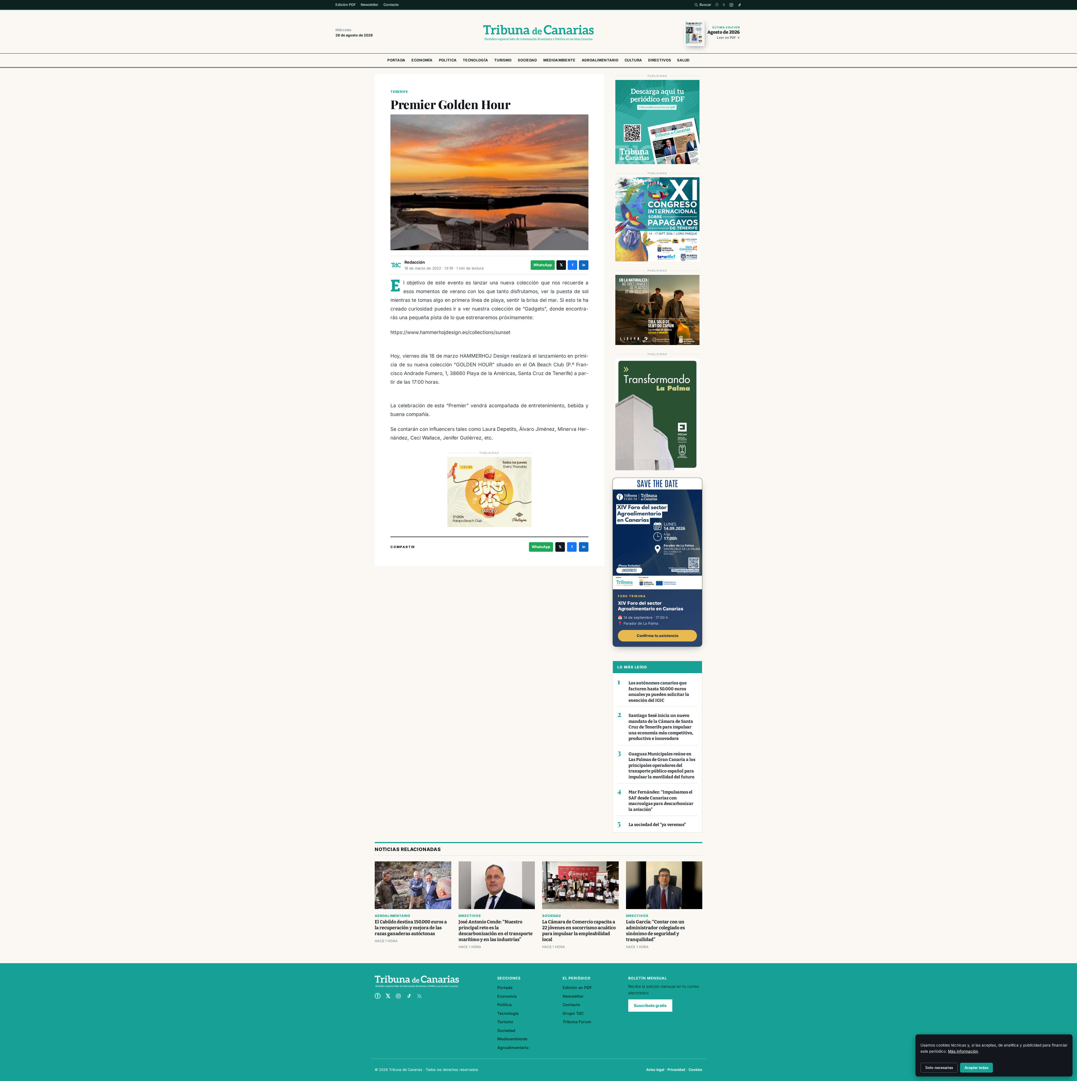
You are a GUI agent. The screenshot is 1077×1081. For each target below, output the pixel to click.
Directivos (659, 60)
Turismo (503, 60)
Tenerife (399, 92)
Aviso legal (655, 1070)
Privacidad (676, 1070)
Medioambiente (559, 60)
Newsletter (369, 5)
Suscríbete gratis (650, 1005)
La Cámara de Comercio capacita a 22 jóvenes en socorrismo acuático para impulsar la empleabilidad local (579, 930)
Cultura (633, 60)
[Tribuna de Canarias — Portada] (538, 33)
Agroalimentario (600, 60)
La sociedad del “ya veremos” (657, 824)
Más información (963, 1051)
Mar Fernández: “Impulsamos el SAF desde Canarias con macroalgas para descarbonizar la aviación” (661, 801)
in (583, 265)
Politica (448, 60)
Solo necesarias (939, 1068)
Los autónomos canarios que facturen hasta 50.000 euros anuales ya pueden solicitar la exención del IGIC (659, 691)
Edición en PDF (577, 987)
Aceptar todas (976, 1068)
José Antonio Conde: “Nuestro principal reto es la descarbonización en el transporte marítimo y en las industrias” (496, 930)
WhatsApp (542, 265)
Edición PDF (345, 5)
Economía (421, 60)
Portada (396, 60)
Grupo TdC (573, 1013)
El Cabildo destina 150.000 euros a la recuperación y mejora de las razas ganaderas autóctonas (411, 927)
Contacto (391, 5)
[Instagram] (731, 5)
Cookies (695, 1070)
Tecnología (475, 60)
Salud (683, 60)
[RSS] (419, 996)
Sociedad (527, 60)
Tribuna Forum (577, 1021)
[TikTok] (739, 5)
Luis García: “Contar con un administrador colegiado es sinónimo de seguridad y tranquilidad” (655, 930)
